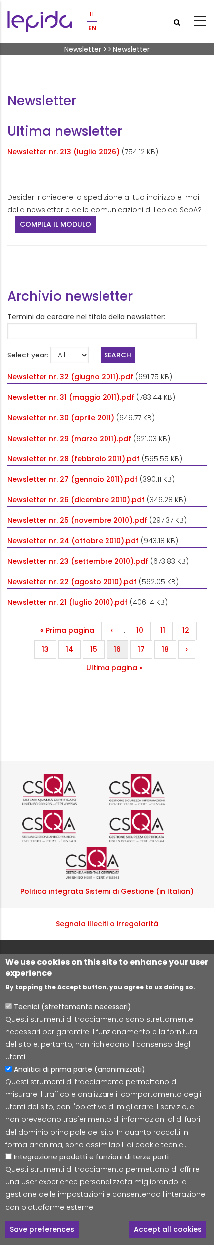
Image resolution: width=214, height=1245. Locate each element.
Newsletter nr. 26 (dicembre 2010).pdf (76, 500)
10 (143, 630)
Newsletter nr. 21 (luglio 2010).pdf (67, 602)
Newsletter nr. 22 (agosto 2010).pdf (72, 582)
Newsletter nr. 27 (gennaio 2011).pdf (72, 479)
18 (168, 649)
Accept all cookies (168, 1229)
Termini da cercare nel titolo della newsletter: (86, 317)
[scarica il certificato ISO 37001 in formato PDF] (63, 826)
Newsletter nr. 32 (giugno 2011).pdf (70, 377)
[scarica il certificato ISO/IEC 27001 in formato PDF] (150, 789)
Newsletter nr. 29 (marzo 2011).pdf (69, 439)
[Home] (39, 21)
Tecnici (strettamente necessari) (72, 1007)
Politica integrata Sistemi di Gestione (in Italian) (107, 891)
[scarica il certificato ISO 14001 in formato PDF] (107, 863)
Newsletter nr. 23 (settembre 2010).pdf (77, 561)
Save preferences (42, 1229)
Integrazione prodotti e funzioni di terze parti (91, 1157)
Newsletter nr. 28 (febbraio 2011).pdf (73, 459)
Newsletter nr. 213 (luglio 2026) (63, 152)
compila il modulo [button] (55, 224)
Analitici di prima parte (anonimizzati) (79, 1069)
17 (144, 649)
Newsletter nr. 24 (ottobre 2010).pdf (73, 541)
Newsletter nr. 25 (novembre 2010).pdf (77, 520)
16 (120, 649)
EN (92, 28)
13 (48, 649)
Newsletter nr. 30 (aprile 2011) (60, 418)
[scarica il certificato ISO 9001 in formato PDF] (63, 789)
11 (166, 630)
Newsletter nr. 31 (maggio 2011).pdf (70, 397)
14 (73, 649)
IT (92, 14)
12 (189, 630)
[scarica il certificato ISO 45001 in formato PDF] (150, 826)
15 (97, 649)
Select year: (27, 355)
